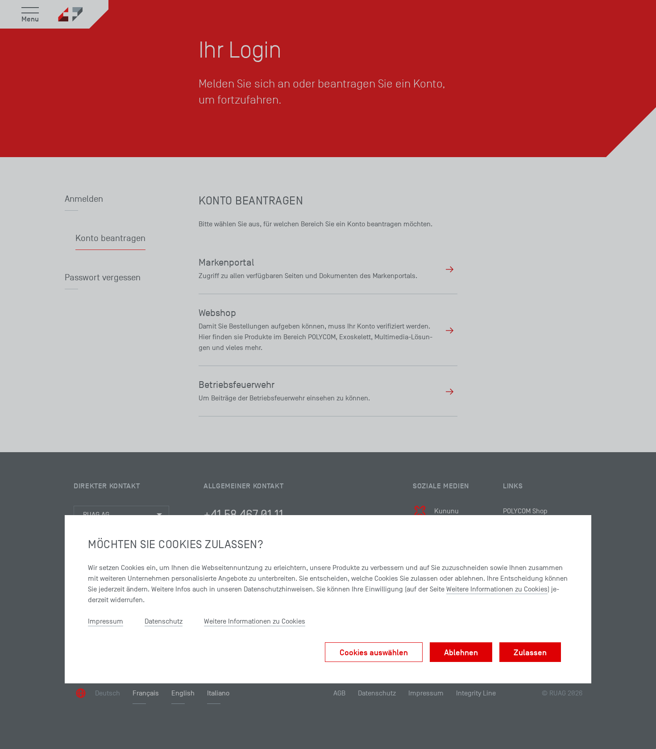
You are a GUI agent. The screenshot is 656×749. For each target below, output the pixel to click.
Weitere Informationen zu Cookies (497, 589)
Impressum (105, 621)
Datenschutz (164, 621)
